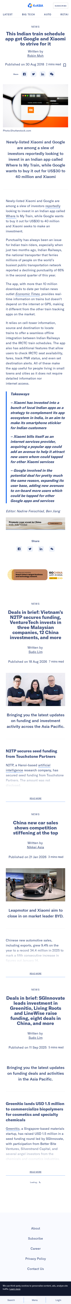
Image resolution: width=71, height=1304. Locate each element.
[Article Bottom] (35, 523)
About (35, 1228)
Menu (35, 1300)
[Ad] (35, 575)
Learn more (14, 1289)
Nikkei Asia (35, 847)
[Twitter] (33, 74)
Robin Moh (35, 56)
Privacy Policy (35, 1259)
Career (36, 1248)
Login (58, 1300)
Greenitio (12, 1129)
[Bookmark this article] (64, 65)
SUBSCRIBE (61, 6)
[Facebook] (24, 74)
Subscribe (35, 1238)
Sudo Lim (36, 652)
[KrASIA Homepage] (35, 5)
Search (11, 1300)
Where (11, 216)
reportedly (52, 206)
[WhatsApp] (52, 74)
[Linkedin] (43, 74)
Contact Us (35, 1269)
